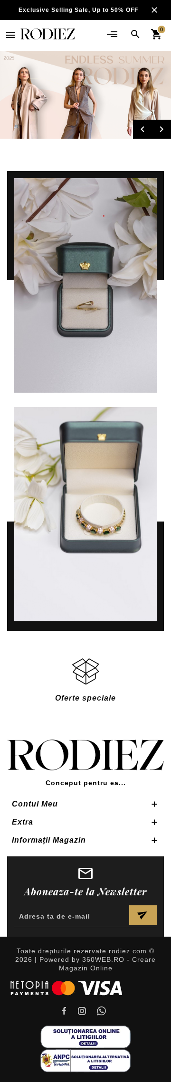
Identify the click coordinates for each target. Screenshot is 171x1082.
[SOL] (85, 1036)
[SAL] (85, 1059)
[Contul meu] (111, 34)
